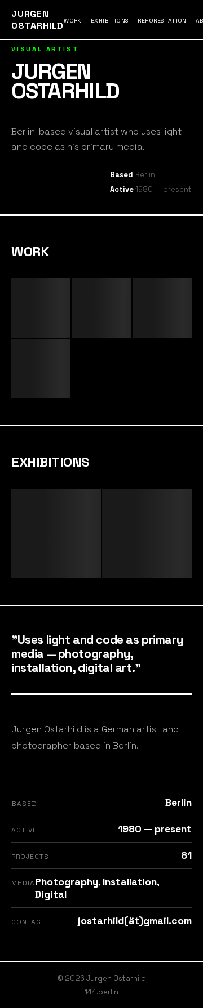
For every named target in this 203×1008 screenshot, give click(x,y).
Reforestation (162, 20)
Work (73, 20)
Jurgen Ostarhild (37, 20)
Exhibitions (110, 20)
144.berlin (101, 992)
